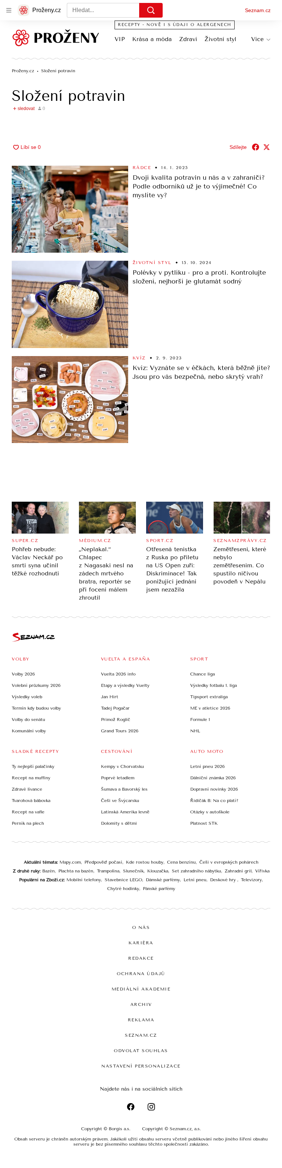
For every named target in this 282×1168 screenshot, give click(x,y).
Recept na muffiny (31, 777)
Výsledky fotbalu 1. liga (213, 685)
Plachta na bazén (75, 871)
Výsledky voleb (27, 696)
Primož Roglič (115, 719)
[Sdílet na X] (266, 147)
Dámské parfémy (163, 879)
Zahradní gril (238, 871)
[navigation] (9, 10)
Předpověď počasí (103, 862)
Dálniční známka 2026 (213, 777)
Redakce (141, 958)
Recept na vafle (28, 811)
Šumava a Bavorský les (124, 789)
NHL (195, 730)
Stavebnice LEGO (123, 879)
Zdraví (188, 39)
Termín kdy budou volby (36, 708)
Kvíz (139, 357)
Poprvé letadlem (117, 777)
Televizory (251, 879)
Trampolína (108, 871)
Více (257, 39)
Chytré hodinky (123, 888)
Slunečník (133, 871)
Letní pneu (195, 879)
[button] (70, 209)
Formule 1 (200, 719)
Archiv (141, 1004)
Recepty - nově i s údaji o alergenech (174, 24)
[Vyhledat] (151, 10)
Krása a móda (152, 39)
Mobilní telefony (83, 879)
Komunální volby (29, 730)
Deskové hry (223, 879)
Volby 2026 (23, 674)
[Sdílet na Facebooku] (255, 147)
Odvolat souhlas (141, 1050)
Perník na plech (28, 823)
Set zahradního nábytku (196, 871)
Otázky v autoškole (209, 811)
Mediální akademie (141, 989)
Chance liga (202, 674)
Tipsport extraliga (209, 696)
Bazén (48, 871)
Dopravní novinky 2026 (214, 789)
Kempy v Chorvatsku (122, 766)
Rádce (142, 167)
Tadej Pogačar (115, 708)
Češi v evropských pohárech (228, 862)
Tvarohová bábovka (31, 800)
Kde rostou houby (144, 862)
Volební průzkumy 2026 (36, 685)
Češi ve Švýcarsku (120, 800)
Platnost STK (204, 823)
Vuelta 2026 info (118, 674)
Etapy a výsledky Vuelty (125, 685)
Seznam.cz (258, 10)
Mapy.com (70, 862)
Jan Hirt (109, 696)
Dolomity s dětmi (119, 823)
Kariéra (141, 942)
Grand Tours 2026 (119, 730)
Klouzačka (157, 871)
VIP (120, 39)
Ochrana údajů (141, 973)
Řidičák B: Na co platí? (214, 800)
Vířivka (262, 871)
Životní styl (220, 39)
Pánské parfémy (159, 888)
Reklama (141, 1019)
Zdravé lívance (27, 789)
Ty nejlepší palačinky (33, 766)
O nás (141, 927)
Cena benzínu (181, 862)
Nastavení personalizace (141, 1066)
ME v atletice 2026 (210, 708)
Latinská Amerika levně (125, 811)
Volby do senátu (28, 719)
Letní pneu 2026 (207, 766)
